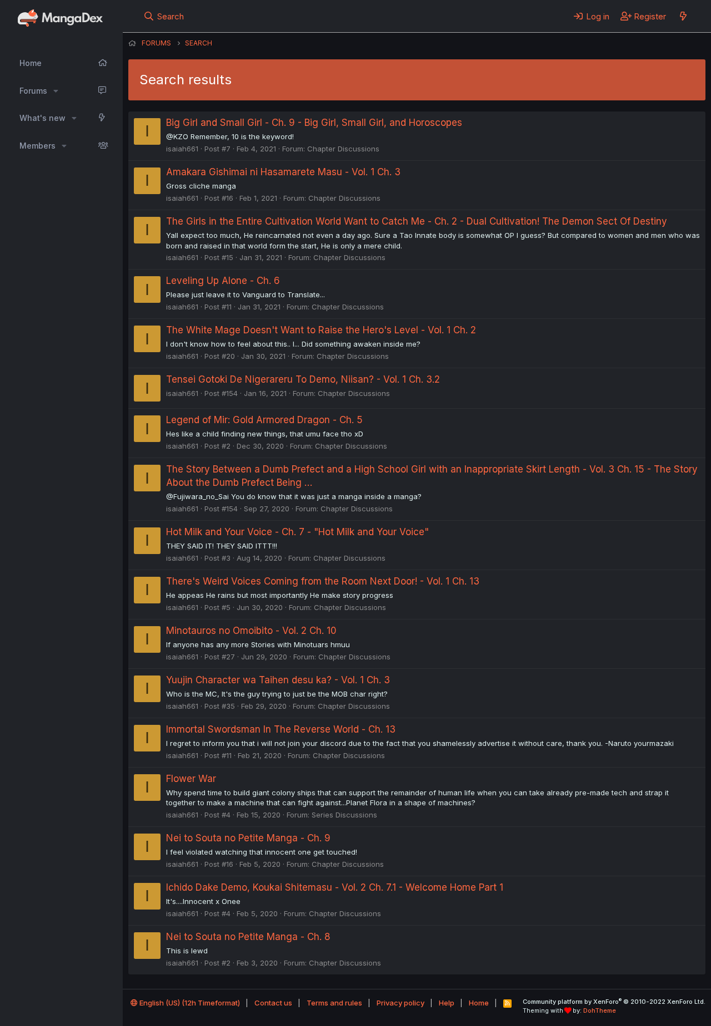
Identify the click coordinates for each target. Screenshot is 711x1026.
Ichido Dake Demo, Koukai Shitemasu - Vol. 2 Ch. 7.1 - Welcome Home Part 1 (334, 887)
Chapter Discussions (343, 148)
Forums (33, 90)
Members (37, 145)
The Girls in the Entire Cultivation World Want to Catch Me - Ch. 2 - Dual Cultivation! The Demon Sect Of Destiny (416, 221)
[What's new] (683, 16)
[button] (55, 91)
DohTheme (599, 1010)
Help (446, 1002)
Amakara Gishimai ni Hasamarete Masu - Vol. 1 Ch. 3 (283, 171)
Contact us (273, 1002)
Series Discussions (344, 814)
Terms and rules (334, 1002)
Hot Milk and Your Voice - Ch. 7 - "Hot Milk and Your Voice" (297, 531)
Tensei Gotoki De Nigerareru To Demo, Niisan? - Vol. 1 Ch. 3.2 (303, 379)
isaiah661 (182, 148)
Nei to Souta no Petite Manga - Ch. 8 (248, 936)
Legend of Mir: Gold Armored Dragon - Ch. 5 (264, 419)
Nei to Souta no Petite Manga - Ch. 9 (248, 838)
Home (30, 63)
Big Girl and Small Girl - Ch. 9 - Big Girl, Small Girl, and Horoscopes (314, 122)
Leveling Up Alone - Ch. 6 (223, 280)
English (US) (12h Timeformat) (189, 1002)
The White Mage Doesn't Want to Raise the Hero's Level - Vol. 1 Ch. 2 (321, 330)
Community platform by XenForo (614, 1001)
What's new (42, 118)
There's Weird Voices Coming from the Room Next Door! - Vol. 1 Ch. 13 (322, 581)
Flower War (191, 778)
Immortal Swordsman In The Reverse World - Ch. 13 (280, 729)
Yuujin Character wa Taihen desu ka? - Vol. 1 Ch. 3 (278, 679)
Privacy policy (400, 1002)
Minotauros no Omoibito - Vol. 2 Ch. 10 (251, 630)
